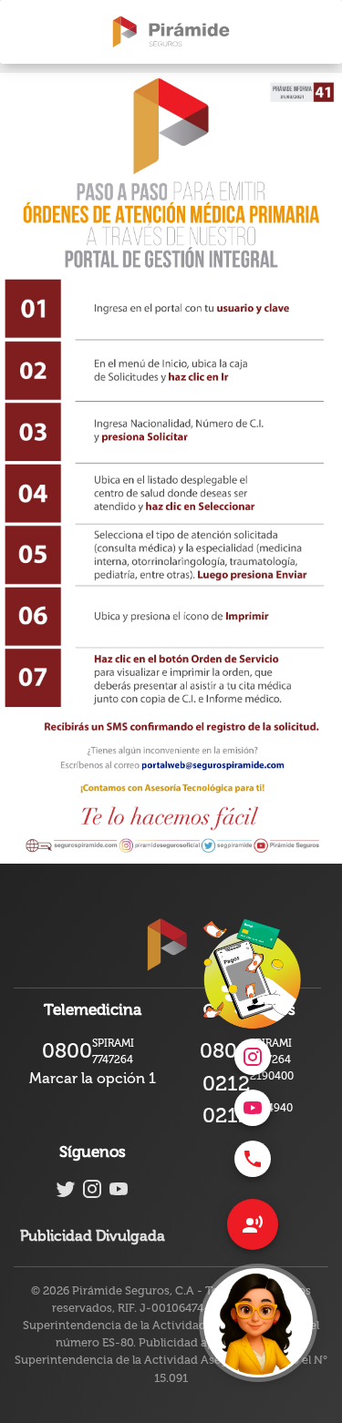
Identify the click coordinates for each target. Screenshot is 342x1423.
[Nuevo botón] (258, 1322)
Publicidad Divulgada (92, 1235)
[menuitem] (252, 1159)
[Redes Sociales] (252, 1224)
